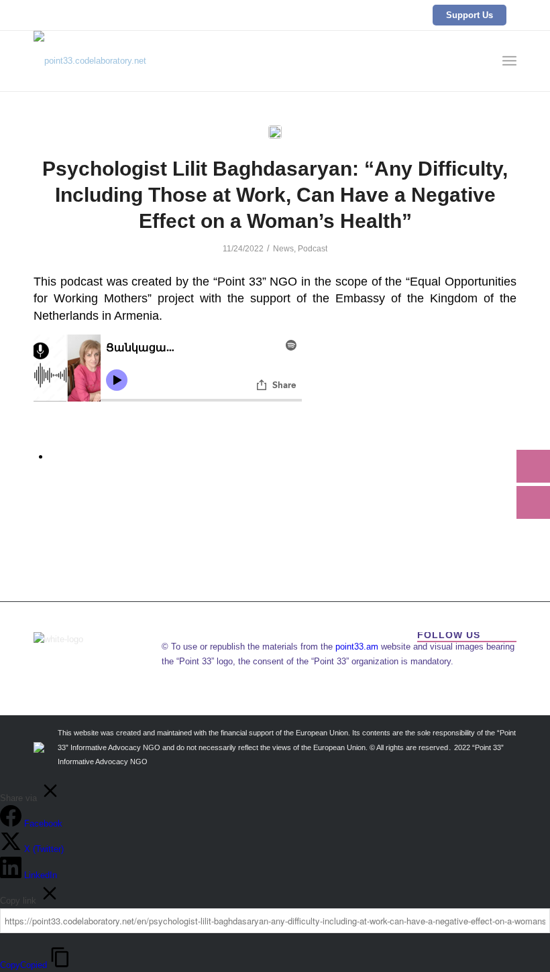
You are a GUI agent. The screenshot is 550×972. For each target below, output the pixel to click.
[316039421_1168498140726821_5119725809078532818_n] (275, 132)
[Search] (480, 61)
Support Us (469, 15)
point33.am (356, 647)
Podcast (312, 248)
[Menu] (509, 61)
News (283, 248)
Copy (23, 965)
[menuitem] (480, 61)
